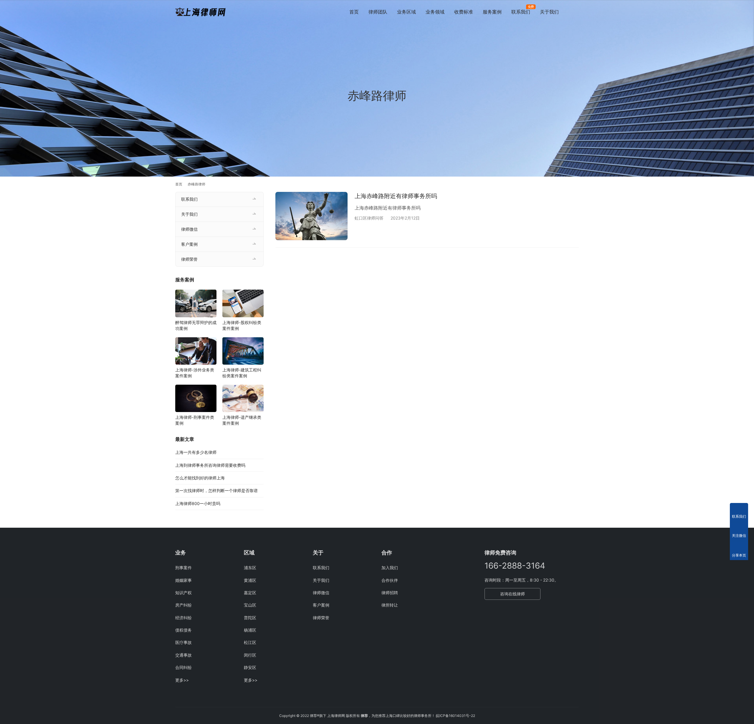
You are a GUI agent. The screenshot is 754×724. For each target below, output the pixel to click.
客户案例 (189, 244)
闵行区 (250, 654)
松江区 (250, 642)
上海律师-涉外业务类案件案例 (194, 372)
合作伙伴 (389, 580)
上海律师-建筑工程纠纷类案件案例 (241, 372)
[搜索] (576, 12)
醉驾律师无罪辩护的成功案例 (195, 325)
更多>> (182, 680)
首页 (354, 12)
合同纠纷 (183, 667)
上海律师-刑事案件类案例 (194, 420)
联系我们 (520, 12)
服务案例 (492, 12)
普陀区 (250, 617)
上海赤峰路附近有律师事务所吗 (396, 196)
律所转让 (389, 604)
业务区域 (406, 12)
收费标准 (463, 12)
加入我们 (389, 567)
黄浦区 (250, 580)
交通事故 (183, 654)
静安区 (250, 667)
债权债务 (183, 629)
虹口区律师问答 (369, 217)
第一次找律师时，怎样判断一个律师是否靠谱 (216, 490)
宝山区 (250, 604)
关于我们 (549, 12)
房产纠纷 (183, 604)
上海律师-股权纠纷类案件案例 (241, 325)
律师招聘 (389, 592)
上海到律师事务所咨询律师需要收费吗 (210, 465)
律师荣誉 (189, 259)
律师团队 (377, 12)
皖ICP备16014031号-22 (455, 715)
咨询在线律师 (512, 593)
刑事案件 (183, 567)
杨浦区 (250, 629)
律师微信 (189, 229)
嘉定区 (250, 592)
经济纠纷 (183, 617)
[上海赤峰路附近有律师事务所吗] (311, 216)
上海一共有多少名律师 (195, 452)
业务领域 (435, 12)
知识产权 (183, 592)
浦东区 (250, 567)
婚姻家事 (183, 580)
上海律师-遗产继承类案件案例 (241, 420)
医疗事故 (183, 642)
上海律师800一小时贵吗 (197, 503)
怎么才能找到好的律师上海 (200, 477)
